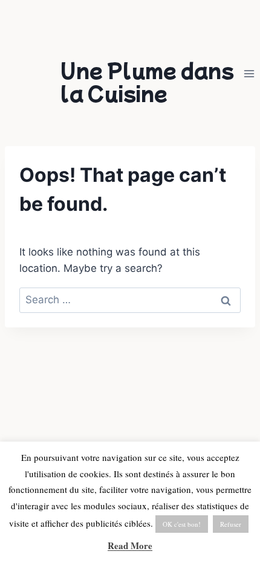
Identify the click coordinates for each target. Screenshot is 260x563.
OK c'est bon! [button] (182, 524)
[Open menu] (249, 74)
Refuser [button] (230, 524)
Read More (130, 545)
